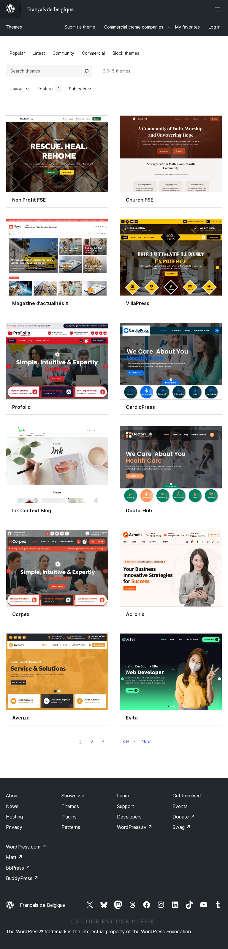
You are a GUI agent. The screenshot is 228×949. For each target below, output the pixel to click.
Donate (183, 817)
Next (146, 741)
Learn (123, 796)
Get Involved (186, 796)
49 (126, 741)
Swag (181, 827)
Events (180, 806)
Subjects (77, 88)
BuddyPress (22, 878)
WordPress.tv (134, 827)
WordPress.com (26, 847)
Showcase (72, 796)
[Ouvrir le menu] (218, 9)
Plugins (69, 817)
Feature (49, 88)
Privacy (14, 827)
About (12, 796)
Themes (14, 26)
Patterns (70, 827)
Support (125, 806)
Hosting (14, 817)
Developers (129, 817)
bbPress (18, 868)
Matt (14, 857)
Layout (17, 88)
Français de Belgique (42, 905)
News (12, 806)
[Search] (86, 71)
